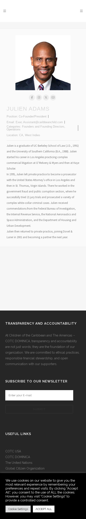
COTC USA (13, 451)
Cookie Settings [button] (18, 509)
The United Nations (18, 462)
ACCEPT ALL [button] (44, 509)
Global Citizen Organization (25, 468)
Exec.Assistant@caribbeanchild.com (39, 122)
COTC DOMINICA (17, 457)
